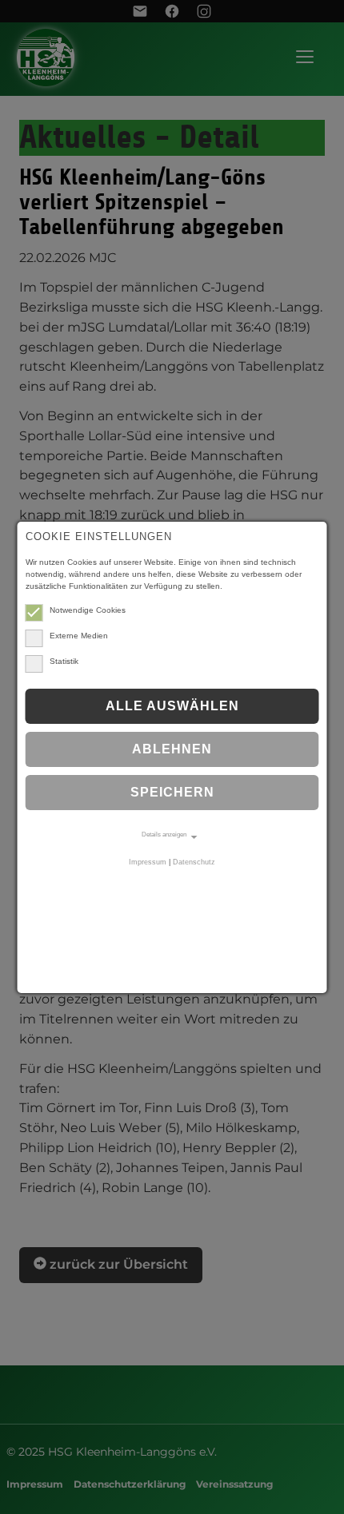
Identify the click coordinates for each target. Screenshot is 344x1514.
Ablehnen (172, 749)
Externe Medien (79, 635)
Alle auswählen (172, 706)
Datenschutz (194, 862)
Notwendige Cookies (88, 610)
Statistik (64, 661)
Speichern (172, 792)
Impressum (147, 862)
